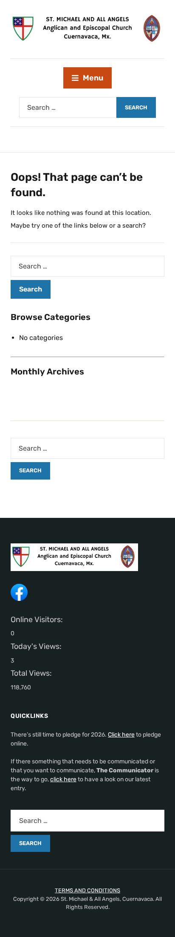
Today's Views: (37, 646)
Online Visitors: (38, 619)
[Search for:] (67, 107)
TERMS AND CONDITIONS (87, 890)
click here (63, 779)
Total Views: (32, 673)
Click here (121, 734)
